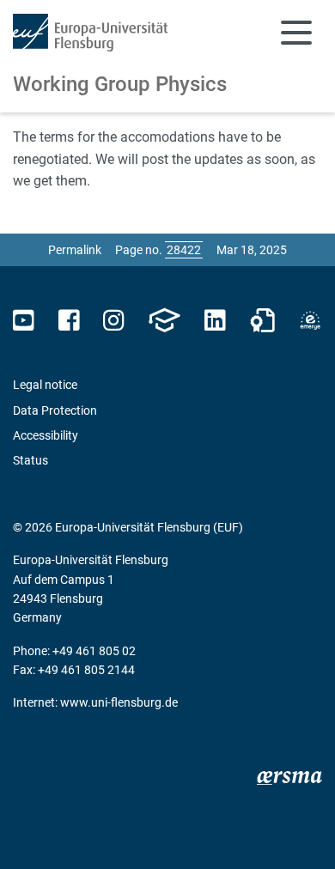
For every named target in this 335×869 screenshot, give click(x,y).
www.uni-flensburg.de (119, 702)
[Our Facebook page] (69, 320)
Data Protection (55, 410)
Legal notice (45, 385)
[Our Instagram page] (114, 320)
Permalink (74, 250)
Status (30, 460)
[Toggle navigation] (296, 32)
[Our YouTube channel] (23, 320)
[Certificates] (263, 320)
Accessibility (45, 435)
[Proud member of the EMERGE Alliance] (310, 320)
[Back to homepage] (90, 33)
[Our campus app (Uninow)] (164, 320)
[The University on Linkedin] (215, 320)
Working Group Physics (120, 84)
